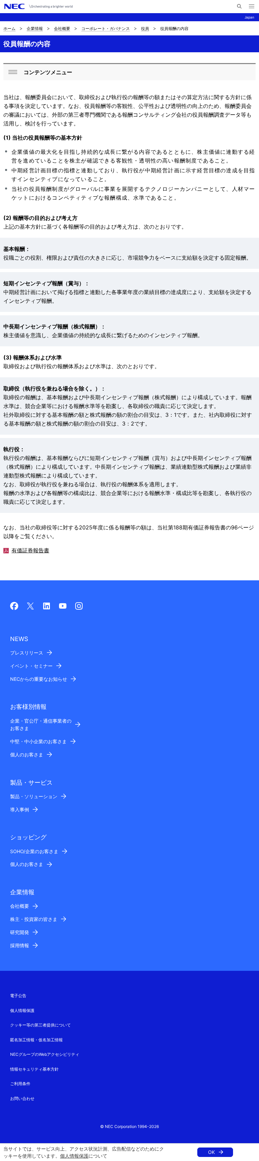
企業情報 (35, 28)
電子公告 (18, 995)
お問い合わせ (22, 1098)
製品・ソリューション (33, 796)
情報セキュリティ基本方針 (34, 1069)
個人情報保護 (74, 1156)
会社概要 (62, 28)
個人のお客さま (26, 754)
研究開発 (19, 932)
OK (211, 1152)
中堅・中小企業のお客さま (38, 741)
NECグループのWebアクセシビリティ (44, 1054)
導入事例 (19, 809)
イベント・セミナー (31, 666)
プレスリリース (26, 653)
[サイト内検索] (239, 6)
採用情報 (19, 945)
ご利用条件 (20, 1083)
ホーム (9, 28)
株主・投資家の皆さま (33, 919)
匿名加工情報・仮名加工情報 (36, 1039)
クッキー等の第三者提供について (40, 1024)
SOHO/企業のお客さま (34, 851)
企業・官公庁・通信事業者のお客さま (40, 724)
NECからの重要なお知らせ (38, 679)
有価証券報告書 (30, 550)
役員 (145, 28)
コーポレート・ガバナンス (105, 28)
